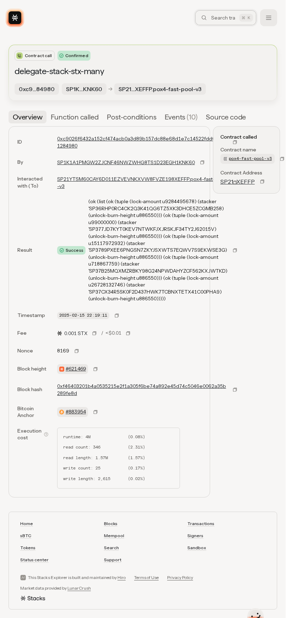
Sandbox (196, 547)
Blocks (110, 523)
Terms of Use (146, 577)
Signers (195, 535)
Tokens (27, 547)
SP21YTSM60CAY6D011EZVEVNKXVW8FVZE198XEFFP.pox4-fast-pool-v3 (141, 182)
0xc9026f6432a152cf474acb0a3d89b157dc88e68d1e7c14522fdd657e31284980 (142, 142)
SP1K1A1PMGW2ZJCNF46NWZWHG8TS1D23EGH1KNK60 (126, 162)
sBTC (25, 535)
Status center (34, 559)
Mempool (114, 535)
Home (26, 523)
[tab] (27, 117)
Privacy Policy (180, 577)
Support (112, 559)
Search (111, 547)
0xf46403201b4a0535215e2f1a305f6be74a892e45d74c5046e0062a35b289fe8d (141, 389)
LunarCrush (79, 588)
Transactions (200, 523)
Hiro (121, 577)
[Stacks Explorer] (15, 17)
